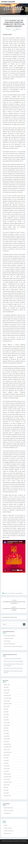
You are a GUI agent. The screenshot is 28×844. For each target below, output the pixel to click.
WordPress (17, 840)
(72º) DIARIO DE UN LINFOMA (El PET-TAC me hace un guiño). (14, 608)
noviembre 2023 (7, 747)
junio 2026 (6, 687)
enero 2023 (6, 771)
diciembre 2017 (7, 795)
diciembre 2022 (7, 774)
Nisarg (24, 840)
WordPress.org (7, 833)
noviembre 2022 (7, 776)
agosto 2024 (6, 725)
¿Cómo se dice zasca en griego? (16, 661)
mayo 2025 (6, 714)
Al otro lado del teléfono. (9, 635)
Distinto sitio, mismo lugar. (16, 668)
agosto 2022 (6, 784)
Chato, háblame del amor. (16, 658)
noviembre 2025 (7, 698)
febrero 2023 (7, 768)
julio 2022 (6, 787)
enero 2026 (6, 692)
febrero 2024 (7, 738)
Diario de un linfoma (9, 593)
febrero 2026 (7, 690)
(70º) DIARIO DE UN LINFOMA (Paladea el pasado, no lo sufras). (14, 602)
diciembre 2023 (7, 744)
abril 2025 (6, 717)
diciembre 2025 (7, 695)
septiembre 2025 (8, 703)
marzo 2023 (6, 765)
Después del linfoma (8, 807)
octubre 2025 (7, 701)
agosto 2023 (6, 755)
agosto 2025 (6, 706)
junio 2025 (6, 711)
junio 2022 (6, 790)
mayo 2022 (6, 793)
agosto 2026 (6, 684)
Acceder (5, 825)
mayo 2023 (6, 760)
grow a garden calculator (9, 664)
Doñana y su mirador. (8, 638)
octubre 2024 (7, 722)
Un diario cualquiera (8, 2)
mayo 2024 (6, 733)
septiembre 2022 (8, 782)
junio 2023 (6, 757)
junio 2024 (6, 730)
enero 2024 (6, 741)
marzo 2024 (6, 736)
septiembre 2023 (8, 752)
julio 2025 (6, 709)
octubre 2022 (7, 779)
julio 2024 (6, 728)
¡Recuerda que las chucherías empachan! (13, 646)
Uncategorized (18, 593)
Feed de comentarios (8, 830)
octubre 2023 (7, 749)
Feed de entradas (8, 828)
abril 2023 (6, 763)
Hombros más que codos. (9, 643)
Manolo (20, 29)
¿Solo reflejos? (7, 641)
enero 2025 (6, 719)
